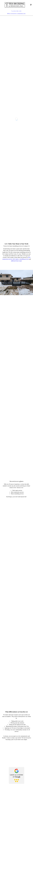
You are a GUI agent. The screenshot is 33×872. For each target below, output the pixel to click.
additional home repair (16, 459)
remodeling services (24, 457)
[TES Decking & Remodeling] (15, 4)
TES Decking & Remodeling (17, 13)
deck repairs (16, 457)
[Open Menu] (31, 5)
